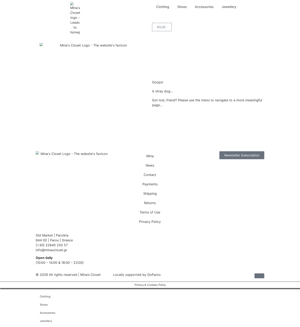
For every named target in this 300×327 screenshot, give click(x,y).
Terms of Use (150, 212)
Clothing (162, 7)
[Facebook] (196, 168)
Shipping (150, 193)
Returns (150, 203)
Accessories (204, 7)
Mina (150, 156)
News (150, 165)
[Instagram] (207, 168)
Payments (150, 184)
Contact (150, 175)
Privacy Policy (150, 222)
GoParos (154, 275)
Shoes (182, 7)
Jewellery (229, 7)
